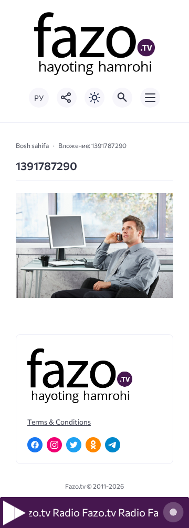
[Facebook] (35, 444)
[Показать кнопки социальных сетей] (67, 98)
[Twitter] (73, 444)
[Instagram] (54, 444)
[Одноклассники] (93, 444)
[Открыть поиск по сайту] (122, 98)
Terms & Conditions (59, 421)
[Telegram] (112, 444)
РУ (39, 97)
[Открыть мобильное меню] (150, 98)
